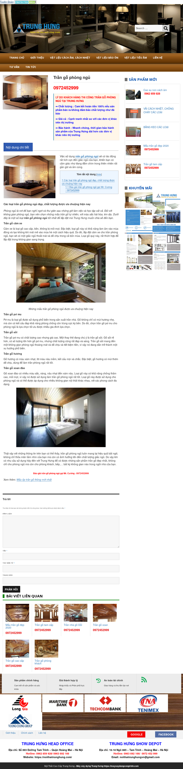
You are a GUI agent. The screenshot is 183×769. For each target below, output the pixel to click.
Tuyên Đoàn (7, 2)
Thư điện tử (9, 563)
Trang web (8, 575)
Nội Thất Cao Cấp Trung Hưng (59, 766)
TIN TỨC (30, 67)
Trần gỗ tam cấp (44, 625)
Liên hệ (157, 57)
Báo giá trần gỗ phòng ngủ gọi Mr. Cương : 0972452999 (88, 188)
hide (99, 174)
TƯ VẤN (14, 67)
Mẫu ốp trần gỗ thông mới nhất (34, 479)
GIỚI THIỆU (37, 57)
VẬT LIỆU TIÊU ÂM (135, 57)
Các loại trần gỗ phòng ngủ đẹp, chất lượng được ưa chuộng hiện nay (88, 181)
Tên (5, 551)
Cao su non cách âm (155, 90)
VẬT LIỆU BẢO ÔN (107, 57)
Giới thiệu (11, 732)
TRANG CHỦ (16, 57)
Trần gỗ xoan (100, 625)
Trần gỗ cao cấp (15, 660)
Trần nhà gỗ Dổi (73, 625)
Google (136, 734)
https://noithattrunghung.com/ (53, 757)
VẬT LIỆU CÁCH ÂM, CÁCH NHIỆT (70, 57)
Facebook (166, 734)
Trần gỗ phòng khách (43, 662)
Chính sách (27, 732)
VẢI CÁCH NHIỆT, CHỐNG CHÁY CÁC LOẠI (159, 110)
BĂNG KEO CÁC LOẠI (156, 127)
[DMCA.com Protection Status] (25, 2)
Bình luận (7, 514)
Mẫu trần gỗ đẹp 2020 (15, 626)
